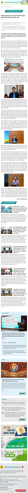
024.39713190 (6, 472)
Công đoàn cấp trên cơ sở (14, 11)
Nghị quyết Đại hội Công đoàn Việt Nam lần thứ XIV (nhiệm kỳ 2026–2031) (13, 380)
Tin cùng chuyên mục (9, 203)
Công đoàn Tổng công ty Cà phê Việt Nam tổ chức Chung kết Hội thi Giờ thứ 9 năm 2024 (13, 23)
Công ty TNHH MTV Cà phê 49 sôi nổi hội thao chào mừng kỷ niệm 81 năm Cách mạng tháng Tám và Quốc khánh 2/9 (14, 352)
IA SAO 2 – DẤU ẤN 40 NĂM (9, 342)
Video (3, 359)
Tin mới (7, 313)
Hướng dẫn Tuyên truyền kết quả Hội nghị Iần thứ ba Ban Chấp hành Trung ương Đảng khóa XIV (15, 404)
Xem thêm (22, 393)
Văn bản (4, 399)
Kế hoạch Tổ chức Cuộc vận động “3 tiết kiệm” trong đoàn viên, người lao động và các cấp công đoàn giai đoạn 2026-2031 (15, 409)
